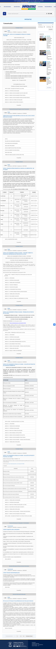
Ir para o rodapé (40, 0)
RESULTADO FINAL (8, 152)
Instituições (34, 642)
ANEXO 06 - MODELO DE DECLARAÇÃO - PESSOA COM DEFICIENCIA (17, 346)
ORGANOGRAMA (7, 6)
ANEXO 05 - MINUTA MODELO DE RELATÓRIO (13, 432)
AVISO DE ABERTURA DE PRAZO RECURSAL (13, 147)
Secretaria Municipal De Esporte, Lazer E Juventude (19, 109)
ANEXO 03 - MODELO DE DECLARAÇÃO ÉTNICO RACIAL (15, 95)
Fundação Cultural (19, 27)
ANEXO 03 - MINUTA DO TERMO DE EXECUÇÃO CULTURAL (16, 504)
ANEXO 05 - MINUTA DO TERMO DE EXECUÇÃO (13, 99)
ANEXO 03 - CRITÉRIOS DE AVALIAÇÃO (12, 428)
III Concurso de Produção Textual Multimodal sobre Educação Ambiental (18, 600)
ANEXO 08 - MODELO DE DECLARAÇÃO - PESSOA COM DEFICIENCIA (17, 439)
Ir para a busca (33, 0)
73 (23, 636)
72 (20, 636)
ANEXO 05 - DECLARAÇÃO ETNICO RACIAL (13, 343)
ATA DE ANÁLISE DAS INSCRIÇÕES (11, 143)
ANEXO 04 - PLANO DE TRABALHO (11, 284)
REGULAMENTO (8, 559)
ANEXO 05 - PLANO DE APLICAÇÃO (11, 287)
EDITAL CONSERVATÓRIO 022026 (11, 239)
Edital (9, 30)
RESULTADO (7, 587)
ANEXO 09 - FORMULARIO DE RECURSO (12, 441)
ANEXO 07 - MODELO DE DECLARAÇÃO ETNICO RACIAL (15, 437)
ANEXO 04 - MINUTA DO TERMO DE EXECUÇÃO (13, 430)
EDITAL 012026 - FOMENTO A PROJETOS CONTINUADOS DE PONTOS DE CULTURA (18, 275)
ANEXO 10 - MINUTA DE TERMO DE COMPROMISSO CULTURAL (16, 298)
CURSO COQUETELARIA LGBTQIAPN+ (11, 529)
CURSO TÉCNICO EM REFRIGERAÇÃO (11, 572)
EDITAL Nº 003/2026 (8, 628)
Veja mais (49, 87)
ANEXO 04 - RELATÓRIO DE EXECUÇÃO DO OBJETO (14, 506)
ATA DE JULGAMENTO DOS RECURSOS (12, 150)
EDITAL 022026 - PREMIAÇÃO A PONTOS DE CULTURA (15, 332)
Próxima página (29, 636)
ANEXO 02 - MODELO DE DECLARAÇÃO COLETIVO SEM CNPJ (16, 93)
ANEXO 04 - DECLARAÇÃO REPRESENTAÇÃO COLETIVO (15, 341)
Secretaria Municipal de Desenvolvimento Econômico (19, 566)
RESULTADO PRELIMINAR (9, 145)
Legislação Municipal (35, 643)
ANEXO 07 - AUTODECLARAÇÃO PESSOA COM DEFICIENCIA (16, 291)
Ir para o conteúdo (17, 0)
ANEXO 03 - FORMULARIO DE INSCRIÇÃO (12, 282)
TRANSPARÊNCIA (48, 6)
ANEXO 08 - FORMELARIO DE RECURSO (12, 293)
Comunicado (10, 526)
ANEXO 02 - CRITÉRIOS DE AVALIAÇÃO (12, 280)
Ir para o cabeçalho (25, 0)
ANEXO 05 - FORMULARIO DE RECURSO (12, 509)
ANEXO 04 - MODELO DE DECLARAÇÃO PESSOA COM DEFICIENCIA (17, 97)
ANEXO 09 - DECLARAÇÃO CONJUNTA (12, 296)
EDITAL (6, 138)
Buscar (50, 29)
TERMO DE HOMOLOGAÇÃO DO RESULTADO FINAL (14, 154)
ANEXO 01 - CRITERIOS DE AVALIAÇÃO (12, 90)
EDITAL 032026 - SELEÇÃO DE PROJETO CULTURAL (14, 88)
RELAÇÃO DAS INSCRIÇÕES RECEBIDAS (12, 141)
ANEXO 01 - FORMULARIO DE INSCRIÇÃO (12, 500)
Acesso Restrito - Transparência (37, 644)
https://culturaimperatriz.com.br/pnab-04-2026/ (16, 463)
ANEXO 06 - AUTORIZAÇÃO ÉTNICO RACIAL (13, 289)
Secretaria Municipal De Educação (19, 594)
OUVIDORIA (40, 6)
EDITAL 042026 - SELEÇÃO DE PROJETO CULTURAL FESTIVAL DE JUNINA (18, 515)
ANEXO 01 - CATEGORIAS (9, 334)
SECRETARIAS (17, 6)
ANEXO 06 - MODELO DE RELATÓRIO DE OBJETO (14, 102)
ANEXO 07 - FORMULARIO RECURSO (12, 348)
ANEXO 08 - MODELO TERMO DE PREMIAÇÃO (13, 350)
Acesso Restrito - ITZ (35, 645)
